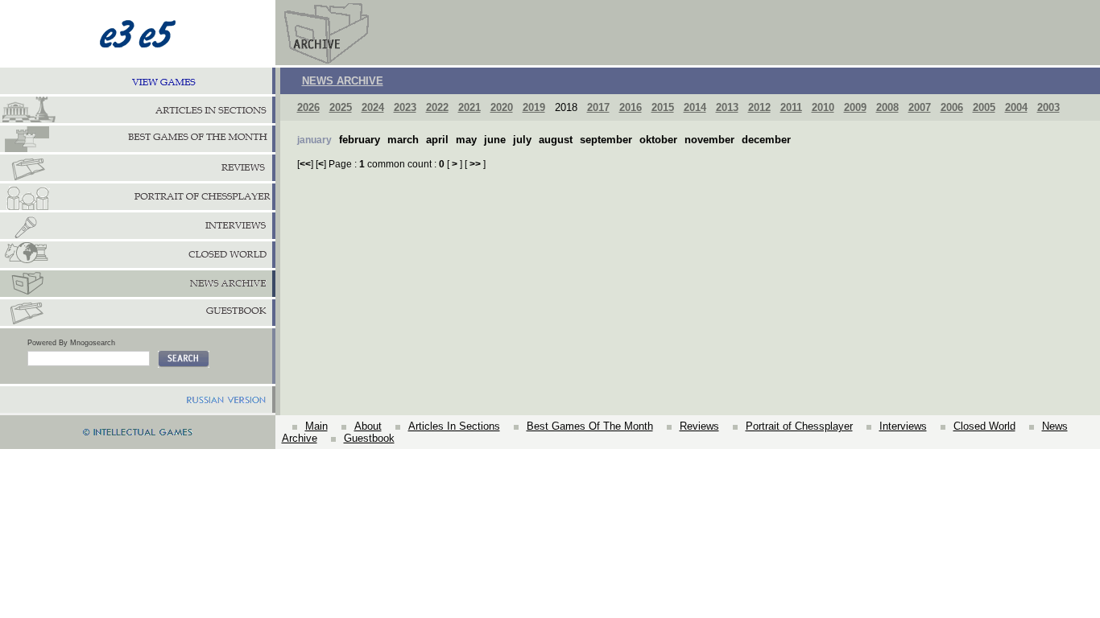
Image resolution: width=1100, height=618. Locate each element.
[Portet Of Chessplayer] (137, 197)
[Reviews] (137, 168)
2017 (598, 107)
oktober (658, 140)
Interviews (903, 426)
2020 (501, 107)
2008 (887, 107)
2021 (469, 107)
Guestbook (369, 438)
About (368, 426)
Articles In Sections (454, 426)
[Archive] (137, 284)
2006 (952, 107)
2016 (630, 107)
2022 (437, 107)
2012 (759, 107)
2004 (1016, 107)
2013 (727, 107)
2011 (791, 107)
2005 (984, 107)
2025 (340, 107)
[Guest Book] (137, 313)
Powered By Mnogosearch (71, 343)
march (403, 140)
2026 (308, 107)
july (522, 140)
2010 (823, 107)
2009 (855, 107)
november (709, 140)
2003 (1048, 107)
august (556, 140)
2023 (405, 107)
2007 (919, 107)
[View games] (137, 82)
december (766, 140)
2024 (373, 107)
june (495, 140)
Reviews (699, 426)
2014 (695, 107)
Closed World (984, 426)
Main (316, 426)
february (359, 140)
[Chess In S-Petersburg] (137, 111)
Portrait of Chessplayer (799, 426)
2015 (662, 107)
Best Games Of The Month (590, 426)
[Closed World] (137, 255)
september (606, 140)
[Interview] (137, 226)
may (466, 140)
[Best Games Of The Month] (137, 140)
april (437, 140)
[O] (183, 359)
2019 (534, 107)
